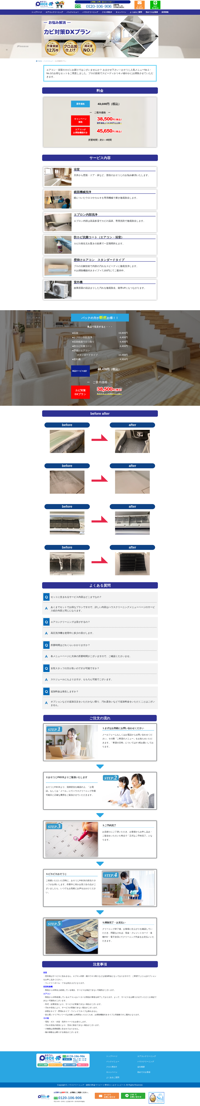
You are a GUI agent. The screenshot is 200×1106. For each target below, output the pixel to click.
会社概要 (141, 1067)
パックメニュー (73, 12)
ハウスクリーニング (90, 12)
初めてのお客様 (152, 12)
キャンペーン (121, 12)
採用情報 (165, 12)
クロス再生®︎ (107, 12)
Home (40, 61)
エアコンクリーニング (54, 12)
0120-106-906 (99, 6)
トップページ (36, 12)
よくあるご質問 (136, 12)
